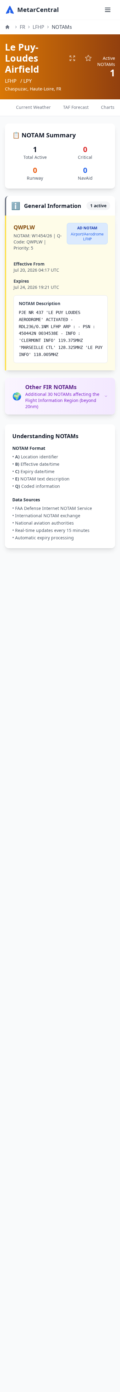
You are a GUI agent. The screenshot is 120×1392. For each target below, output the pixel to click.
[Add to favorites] (88, 58)
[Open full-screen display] (72, 58)
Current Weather (33, 107)
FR (22, 27)
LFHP (38, 27)
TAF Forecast (76, 107)
